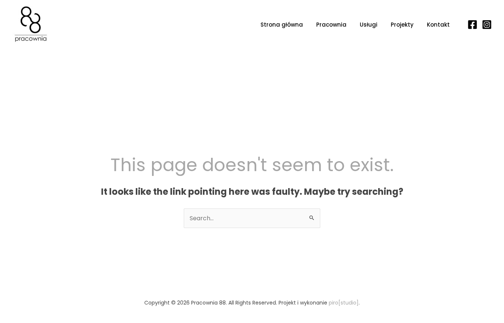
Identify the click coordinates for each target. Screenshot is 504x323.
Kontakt (438, 24)
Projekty (402, 24)
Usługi (368, 24)
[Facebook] (472, 25)
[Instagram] (487, 25)
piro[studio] (344, 302)
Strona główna (281, 24)
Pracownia (331, 24)
